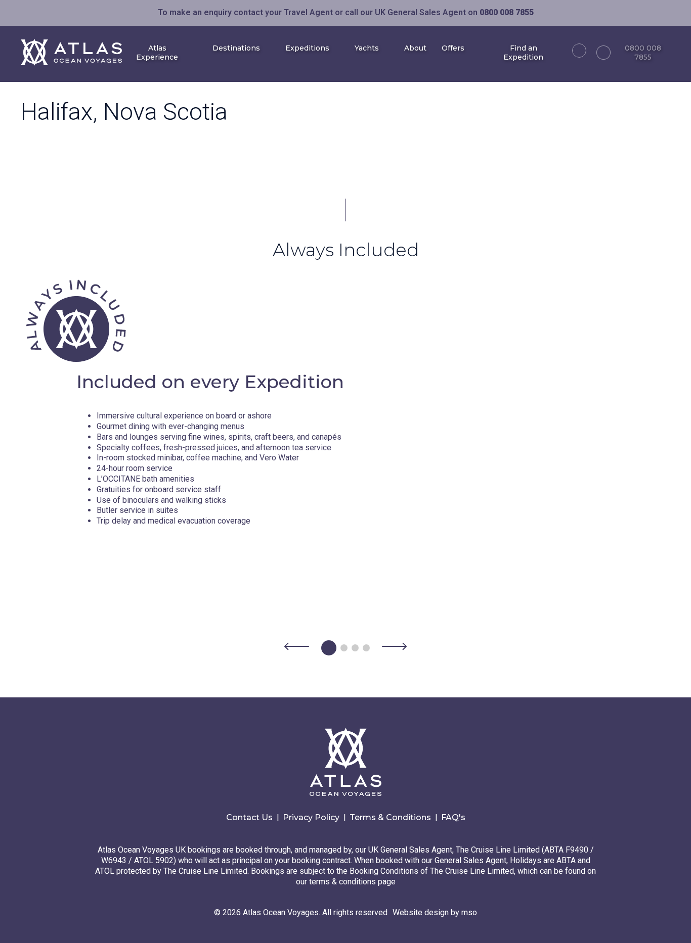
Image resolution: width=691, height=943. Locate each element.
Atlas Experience (157, 52)
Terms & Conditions (390, 817)
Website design (421, 912)
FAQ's (453, 817)
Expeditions (307, 48)
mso (469, 912)
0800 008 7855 (643, 52)
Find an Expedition (523, 52)
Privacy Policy (311, 817)
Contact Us (249, 817)
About (415, 48)
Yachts (367, 48)
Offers (453, 48)
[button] (296, 647)
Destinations (236, 48)
